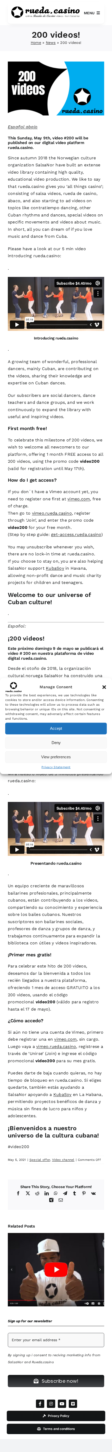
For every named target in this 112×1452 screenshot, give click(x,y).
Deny (56, 742)
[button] (104, 687)
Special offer (39, 1160)
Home (36, 42)
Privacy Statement (55, 767)
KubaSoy (55, 568)
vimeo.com (78, 498)
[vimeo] (73, 1404)
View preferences (56, 757)
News (51, 42)
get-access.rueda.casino (76, 534)
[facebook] (40, 1404)
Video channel (63, 1160)
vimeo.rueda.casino (52, 513)
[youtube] (62, 1404)
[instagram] (51, 1404)
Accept (56, 728)
